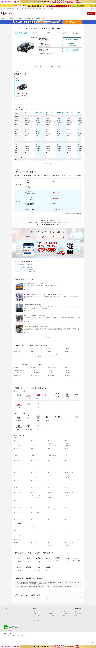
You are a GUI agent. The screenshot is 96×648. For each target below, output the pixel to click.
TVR (16, 487)
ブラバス (51, 460)
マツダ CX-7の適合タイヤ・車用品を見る (24, 269)
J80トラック (69, 375)
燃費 (59, 66)
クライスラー (35, 469)
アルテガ (17, 463)
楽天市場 (92, 8)
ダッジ (50, 477)
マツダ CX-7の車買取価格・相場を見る (23, 264)
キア (50, 533)
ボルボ (34, 526)
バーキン (17, 545)
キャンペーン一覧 (7, 613)
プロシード (18, 356)
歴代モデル (39, 66)
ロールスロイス (19, 492)
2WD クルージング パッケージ (49, 113)
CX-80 (50, 351)
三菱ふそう (18, 448)
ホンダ (50, 440)
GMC (67, 477)
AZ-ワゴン (68, 367)
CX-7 (17, 78)
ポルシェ (68, 457)
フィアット (52, 507)
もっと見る (47, 163)
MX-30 (17, 354)
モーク (17, 500)
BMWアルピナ (52, 455)
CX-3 (16, 348)
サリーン (51, 475)
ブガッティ (69, 519)
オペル (34, 457)
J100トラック (35, 375)
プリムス (68, 475)
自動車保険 (63, 618)
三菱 (67, 440)
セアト (34, 545)
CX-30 (33, 348)
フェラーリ (69, 507)
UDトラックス (35, 448)
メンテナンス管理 (36, 615)
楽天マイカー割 (36, 620)
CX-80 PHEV (69, 351)
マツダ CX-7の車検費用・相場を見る (23, 267)
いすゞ (34, 443)
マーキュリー (69, 472)
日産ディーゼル (53, 445)
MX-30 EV (34, 354)
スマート (68, 455)
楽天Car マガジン (36, 618)
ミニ (67, 460)
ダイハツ (17, 445)
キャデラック (18, 469)
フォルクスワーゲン (54, 457)
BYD (16, 542)
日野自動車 (69, 445)
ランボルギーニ (53, 510)
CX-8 (33, 351)
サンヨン (68, 533)
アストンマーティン (37, 487)
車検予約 (35, 613)
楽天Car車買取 (64, 611)
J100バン (51, 375)
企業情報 (76, 611)
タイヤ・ (61, 33)
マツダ (17, 443)
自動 (75, 33)
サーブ (17, 526)
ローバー (68, 490)
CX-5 (50, 348)
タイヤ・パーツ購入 (51, 615)
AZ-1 (16, 367)
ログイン (92, 13)
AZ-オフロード (52, 367)
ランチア (34, 510)
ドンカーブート (70, 542)
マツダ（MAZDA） (32, 18)
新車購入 (48, 611)
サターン (51, 469)
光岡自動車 (35, 445)
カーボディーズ (70, 492)
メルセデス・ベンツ (20, 460)
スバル (50, 443)
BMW (33, 455)
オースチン (69, 495)
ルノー (50, 519)
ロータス (51, 490)
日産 (33, 440)
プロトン (34, 542)
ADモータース (18, 535)
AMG (16, 455)
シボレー (68, 469)
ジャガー (51, 487)
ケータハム (52, 492)
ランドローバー (36, 490)
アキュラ (68, 448)
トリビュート (69, 354)
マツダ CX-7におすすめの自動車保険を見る (24, 271)
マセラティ (18, 510)
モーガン (17, 495)
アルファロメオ (19, 507)
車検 (48, 33)
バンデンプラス (36, 495)
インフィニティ (36, 480)
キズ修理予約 (49, 613)
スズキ (67, 443)
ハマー (17, 480)
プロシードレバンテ (54, 356)
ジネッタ (34, 492)
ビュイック (18, 472)
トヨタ (17, 440)
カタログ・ (21, 33)
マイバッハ (35, 460)
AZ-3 (33, 367)
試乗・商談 (35, 611)
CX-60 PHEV (18, 351)
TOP (5, 611)
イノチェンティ (36, 512)
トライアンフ (35, 497)
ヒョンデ (17, 533)
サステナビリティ (24, 635)
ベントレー (18, 490)
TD (50, 542)
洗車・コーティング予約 (65, 613)
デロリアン (35, 475)
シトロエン (18, 519)
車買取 (34, 33)
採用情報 (76, 615)
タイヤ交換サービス (65, 615)
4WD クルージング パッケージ (60, 113)
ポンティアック (53, 472)
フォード (34, 472)
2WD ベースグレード (28, 113)
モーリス (17, 497)
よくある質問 (20, 611)
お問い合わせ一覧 (15, 635)
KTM (50, 545)
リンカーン (18, 475)
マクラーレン (52, 495)
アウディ (17, 457)
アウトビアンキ (36, 507)
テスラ (17, 477)
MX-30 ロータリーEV (54, 354)
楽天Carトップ (5, 18)
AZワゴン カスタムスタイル (22, 370)
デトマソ (68, 510)
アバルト (17, 512)
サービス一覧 (6, 635)
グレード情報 (49, 66)
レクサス (51, 448)
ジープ (34, 477)
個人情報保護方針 (78, 613)
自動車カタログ (50, 618)
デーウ (34, 533)
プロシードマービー (37, 356)
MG (50, 497)
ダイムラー (69, 487)
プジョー (34, 519)
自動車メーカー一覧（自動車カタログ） (18, 18)
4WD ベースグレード (39, 113)
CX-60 (67, 348)
